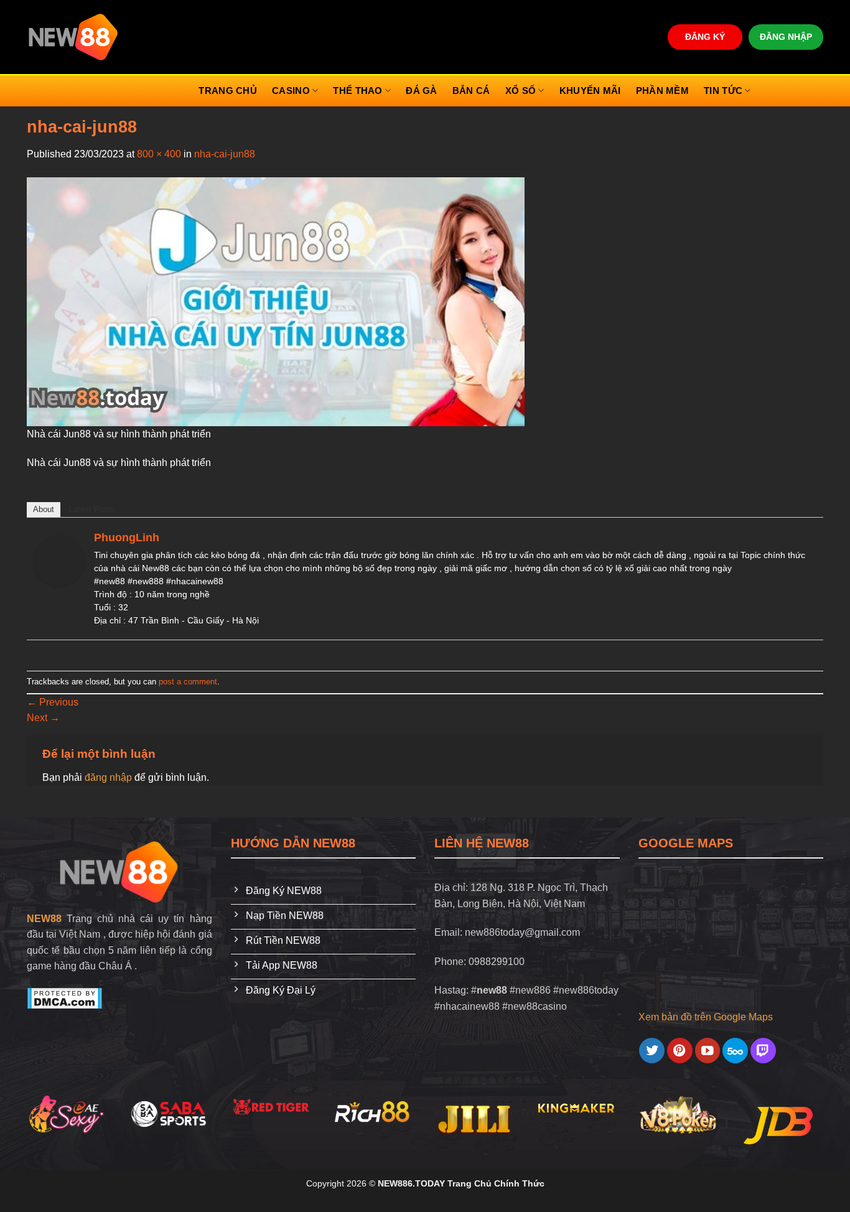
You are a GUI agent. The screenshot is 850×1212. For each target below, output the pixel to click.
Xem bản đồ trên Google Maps (705, 1017)
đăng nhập (108, 777)
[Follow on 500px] (735, 1050)
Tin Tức (723, 90)
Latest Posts (92, 509)
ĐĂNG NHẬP (786, 37)
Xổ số (520, 90)
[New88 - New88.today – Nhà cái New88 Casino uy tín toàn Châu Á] (74, 37)
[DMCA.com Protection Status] (64, 997)
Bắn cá (471, 90)
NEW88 (44, 918)
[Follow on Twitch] (763, 1050)
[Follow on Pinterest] (680, 1050)
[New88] (119, 872)
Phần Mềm (662, 90)
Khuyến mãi (590, 90)
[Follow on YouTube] (708, 1050)
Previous (52, 702)
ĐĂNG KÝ (705, 37)
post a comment (188, 681)
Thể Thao (357, 90)
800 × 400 (159, 154)
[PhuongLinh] (59, 561)
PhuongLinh (126, 537)
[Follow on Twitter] (652, 1050)
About (43, 509)
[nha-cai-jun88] (276, 301)
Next (43, 717)
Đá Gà (421, 90)
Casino (291, 90)
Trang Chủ (227, 90)
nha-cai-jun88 (224, 154)
